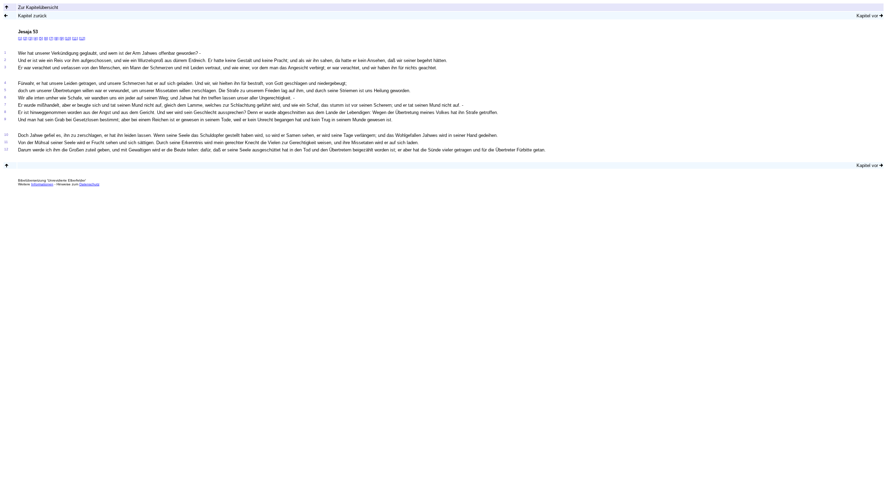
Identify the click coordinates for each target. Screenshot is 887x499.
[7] (51, 38)
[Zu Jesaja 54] (881, 15)
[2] (25, 38)
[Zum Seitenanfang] (6, 165)
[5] (41, 38)
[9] (62, 38)
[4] (36, 38)
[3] (30, 38)
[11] (75, 38)
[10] (68, 38)
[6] (46, 38)
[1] (20, 38)
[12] (82, 38)
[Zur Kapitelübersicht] (6, 7)
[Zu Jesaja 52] (6, 15)
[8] (56, 38)
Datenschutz (89, 184)
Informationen (42, 184)
